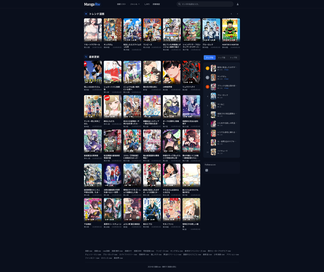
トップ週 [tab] (221, 57)
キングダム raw (176, 251)
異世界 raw (118, 258)
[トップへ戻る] (316, 264)
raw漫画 (106, 251)
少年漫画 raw (219, 254)
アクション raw (233, 254)
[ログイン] (237, 4)
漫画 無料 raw (117, 251)
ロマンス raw (106, 258)
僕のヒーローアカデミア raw (219, 251)
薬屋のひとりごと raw (192, 254)
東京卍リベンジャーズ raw (195, 251)
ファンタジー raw (92, 258)
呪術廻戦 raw (148, 251)
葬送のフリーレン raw (172, 254)
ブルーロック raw (110, 254)
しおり (147, 4)
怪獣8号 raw (144, 254)
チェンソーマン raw (93, 254)
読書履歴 (156, 4)
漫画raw (97, 251)
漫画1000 (137, 251)
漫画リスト (121, 4)
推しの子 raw (156, 254)
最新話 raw (207, 254)
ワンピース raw (162, 251)
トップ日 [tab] (209, 57)
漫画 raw (88, 251)
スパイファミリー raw (128, 254)
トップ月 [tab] (233, 57)
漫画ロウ (128, 251)
